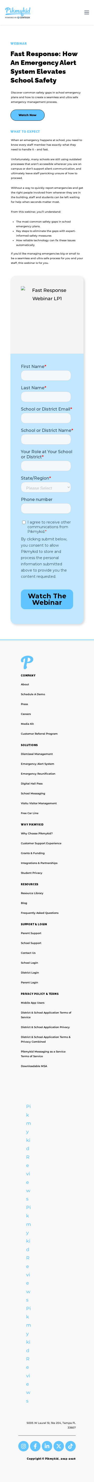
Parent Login (29, 982)
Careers (26, 714)
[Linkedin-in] (47, 1446)
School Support (31, 943)
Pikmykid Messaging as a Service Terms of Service (43, 1054)
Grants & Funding (33, 853)
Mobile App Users (32, 1002)
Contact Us (28, 953)
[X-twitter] (59, 1446)
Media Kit (27, 724)
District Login (30, 972)
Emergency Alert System (37, 764)
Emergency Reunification (38, 773)
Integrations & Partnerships (39, 863)
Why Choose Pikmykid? (37, 833)
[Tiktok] (70, 1446)
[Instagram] (23, 1446)
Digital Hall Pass (32, 783)
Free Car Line (29, 813)
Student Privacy (31, 873)
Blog (24, 903)
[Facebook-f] (35, 1446)
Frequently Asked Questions (39, 913)
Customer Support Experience (41, 843)
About (25, 684)
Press (24, 704)
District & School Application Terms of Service (46, 1015)
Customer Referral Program (39, 733)
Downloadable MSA (34, 1066)
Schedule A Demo (33, 694)
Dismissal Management (37, 754)
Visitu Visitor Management (39, 803)
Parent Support (31, 933)
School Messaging (33, 793)
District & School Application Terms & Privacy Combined (45, 1039)
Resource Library (32, 893)
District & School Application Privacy (45, 1027)
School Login (29, 962)
